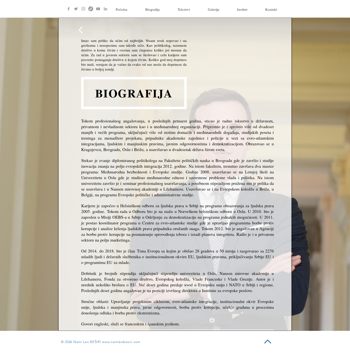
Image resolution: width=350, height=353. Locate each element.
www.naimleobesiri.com (121, 342)
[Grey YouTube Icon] (98, 8)
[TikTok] (90, 8)
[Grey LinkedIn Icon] (105, 8)
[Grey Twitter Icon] (76, 8)
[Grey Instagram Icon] (83, 8)
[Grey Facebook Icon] (68, 8)
